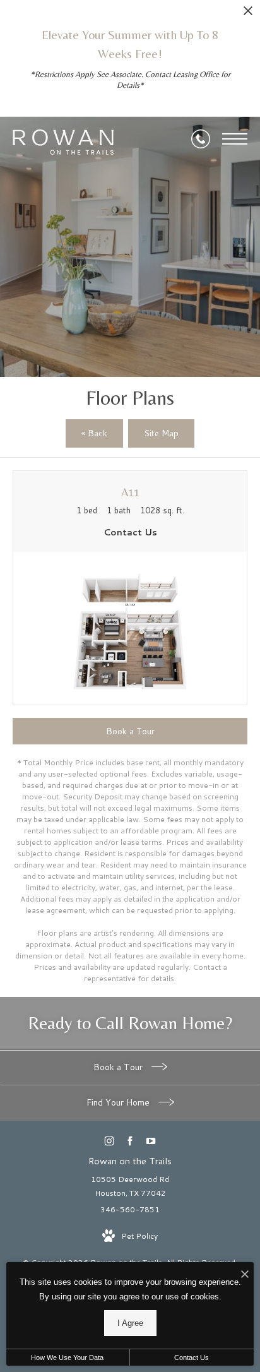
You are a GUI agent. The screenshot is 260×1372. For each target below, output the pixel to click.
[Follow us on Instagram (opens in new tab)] (109, 1141)
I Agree (130, 1323)
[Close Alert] (248, 14)
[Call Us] (200, 138)
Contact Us (191, 1357)
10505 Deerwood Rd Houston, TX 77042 (130, 1186)
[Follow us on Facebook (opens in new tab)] (130, 1141)
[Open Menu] (234, 139)
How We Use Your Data (67, 1357)
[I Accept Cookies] (245, 1275)
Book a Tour (119, 1067)
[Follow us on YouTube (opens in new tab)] (151, 1141)
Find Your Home (119, 1102)
